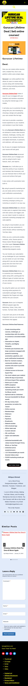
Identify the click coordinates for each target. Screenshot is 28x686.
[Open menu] (24, 2)
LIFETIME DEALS (14, 37)
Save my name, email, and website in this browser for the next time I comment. (14, 628)
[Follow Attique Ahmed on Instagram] (11, 511)
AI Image (7, 661)
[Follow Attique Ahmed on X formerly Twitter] (8, 511)
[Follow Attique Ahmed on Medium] (23, 511)
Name (5, 606)
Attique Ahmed (14, 477)
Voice (6, 666)
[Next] (23, 545)
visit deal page (14, 465)
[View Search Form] (14, 7)
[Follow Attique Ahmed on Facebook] (5, 511)
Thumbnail (8, 659)
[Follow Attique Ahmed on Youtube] (14, 511)
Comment (6, 581)
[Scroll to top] (24, 684)
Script (6, 664)
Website (5, 621)
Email (5, 614)
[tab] (10, 559)
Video (6, 669)
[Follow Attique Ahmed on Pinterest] (20, 511)
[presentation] (14, 538)
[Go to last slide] (4, 545)
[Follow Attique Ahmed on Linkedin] (17, 511)
